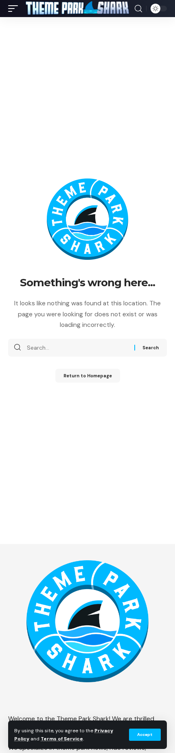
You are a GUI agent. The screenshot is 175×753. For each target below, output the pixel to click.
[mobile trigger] (15, 8)
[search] (138, 8)
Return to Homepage (87, 376)
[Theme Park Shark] (77, 8)
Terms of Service (62, 739)
